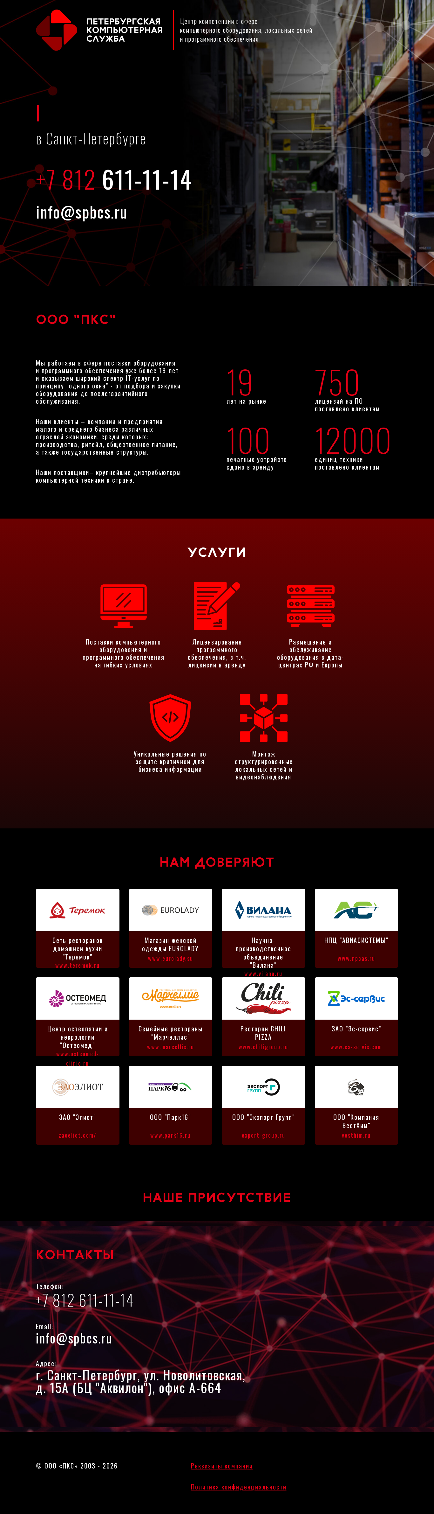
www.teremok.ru (77, 965)
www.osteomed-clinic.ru (77, 1058)
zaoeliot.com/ (78, 1135)
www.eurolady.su (170, 958)
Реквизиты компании (222, 1465)
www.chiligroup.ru (263, 1047)
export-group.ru (263, 1135)
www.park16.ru (170, 1135)
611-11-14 (114, 179)
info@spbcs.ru (82, 211)
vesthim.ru (356, 1135)
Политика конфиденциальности (239, 1486)
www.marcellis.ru (170, 1047)
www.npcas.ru (356, 958)
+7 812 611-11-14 (85, 1299)
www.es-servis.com (356, 1047)
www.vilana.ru (263, 973)
